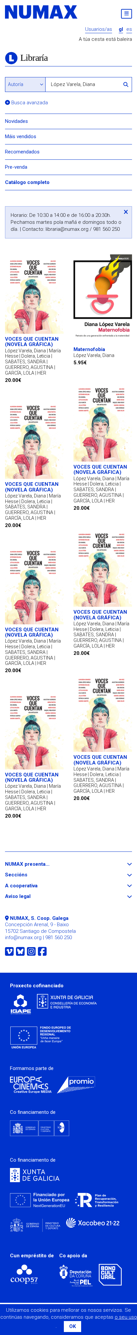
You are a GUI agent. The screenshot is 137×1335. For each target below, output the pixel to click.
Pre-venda (16, 167)
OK (72, 1326)
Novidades (16, 121)
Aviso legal (30, 896)
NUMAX (41, 12)
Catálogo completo (27, 182)
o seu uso (126, 1317)
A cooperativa (33, 886)
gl (121, 29)
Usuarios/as (98, 29)
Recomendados (22, 152)
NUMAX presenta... (39, 864)
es (129, 29)
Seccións (28, 875)
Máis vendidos (20, 136)
